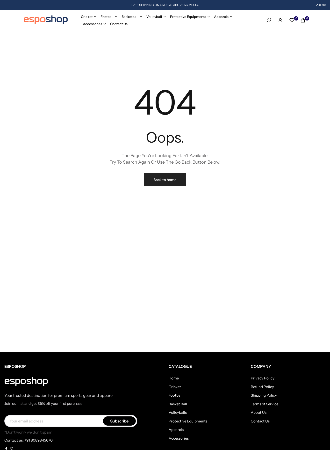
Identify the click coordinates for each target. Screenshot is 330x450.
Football (107, 17)
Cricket (87, 17)
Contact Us (119, 24)
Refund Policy (262, 387)
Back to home (165, 179)
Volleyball (154, 17)
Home (174, 378)
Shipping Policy (264, 395)
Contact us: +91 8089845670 (28, 440)
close (10, 5)
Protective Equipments (188, 17)
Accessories (92, 24)
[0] (292, 20)
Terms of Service (264, 404)
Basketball (130, 17)
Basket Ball (178, 404)
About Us (258, 412)
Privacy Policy (262, 378)
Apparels (221, 17)
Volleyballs (178, 412)
